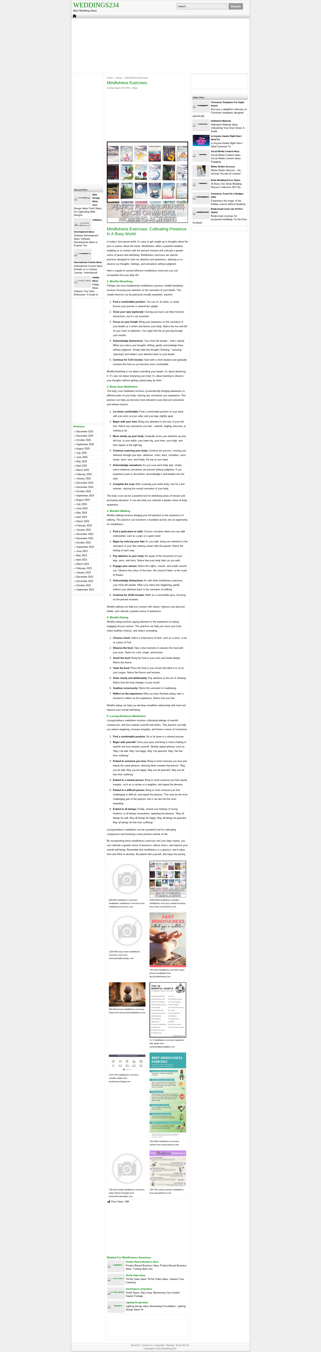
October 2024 (83, 491)
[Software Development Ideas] (82, 225)
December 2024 (84, 482)
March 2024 (82, 521)
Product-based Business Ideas (142, 1262)
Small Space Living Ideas (139, 1289)
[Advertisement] (160, 45)
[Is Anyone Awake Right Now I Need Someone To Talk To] (201, 145)
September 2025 (85, 444)
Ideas (119, 78)
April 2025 (81, 465)
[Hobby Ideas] (82, 280)
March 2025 (82, 470)
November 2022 (84, 581)
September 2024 (85, 495)
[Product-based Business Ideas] (116, 1264)
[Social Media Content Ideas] (201, 154)
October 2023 (83, 542)
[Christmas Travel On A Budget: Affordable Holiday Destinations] (201, 196)
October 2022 (83, 585)
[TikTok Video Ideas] (116, 1278)
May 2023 (81, 555)
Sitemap (170, 1345)
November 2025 (84, 435)
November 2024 (84, 487)
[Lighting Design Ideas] (116, 1305)
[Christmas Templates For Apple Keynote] (201, 105)
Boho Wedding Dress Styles (225, 180)
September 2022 (85, 589)
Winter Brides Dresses (223, 166)
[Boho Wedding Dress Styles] (201, 183)
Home (110, 78)
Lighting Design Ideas (137, 1302)
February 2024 (84, 525)
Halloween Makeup (221, 121)
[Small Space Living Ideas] (116, 1291)
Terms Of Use (182, 1345)
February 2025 (84, 474)
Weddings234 (96, 5)
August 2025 (83, 448)
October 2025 (83, 440)
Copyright (159, 1345)
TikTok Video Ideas (135, 1275)
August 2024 (83, 499)
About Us (135, 1345)
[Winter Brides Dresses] (201, 175)
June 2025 (81, 457)
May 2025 (81, 461)
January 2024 (83, 529)
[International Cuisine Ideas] (82, 253)
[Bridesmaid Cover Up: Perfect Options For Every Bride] (201, 211)
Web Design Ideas (96, 198)
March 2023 (82, 564)
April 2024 (81, 517)
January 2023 (83, 572)
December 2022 (84, 576)
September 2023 (85, 546)
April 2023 (81, 559)
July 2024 (81, 504)
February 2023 (84, 568)
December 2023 (84, 534)
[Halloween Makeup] (201, 123)
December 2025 (84, 431)
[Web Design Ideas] (82, 197)
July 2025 (81, 452)
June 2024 (81, 508)
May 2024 (81, 512)
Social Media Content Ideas (225, 151)
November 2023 (84, 538)
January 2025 (83, 478)
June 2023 (81, 551)
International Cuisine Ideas (88, 262)
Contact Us (147, 1345)
